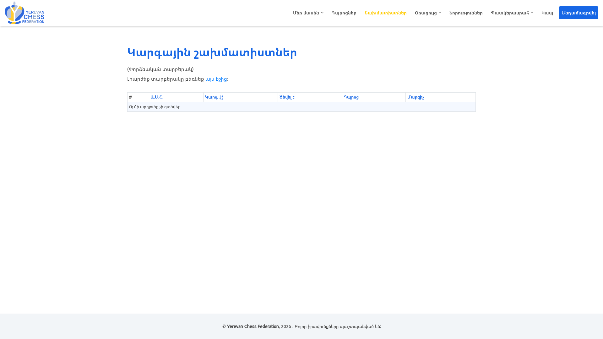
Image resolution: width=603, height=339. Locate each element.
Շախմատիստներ (386, 13)
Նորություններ (466, 13)
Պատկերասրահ (510, 13)
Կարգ (211, 97)
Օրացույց (426, 13)
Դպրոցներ (344, 13)
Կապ (547, 13)
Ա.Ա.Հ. (156, 97)
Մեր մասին (306, 13)
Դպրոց (351, 97)
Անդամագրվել (579, 13)
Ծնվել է (287, 97)
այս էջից (216, 78)
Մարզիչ (415, 97)
